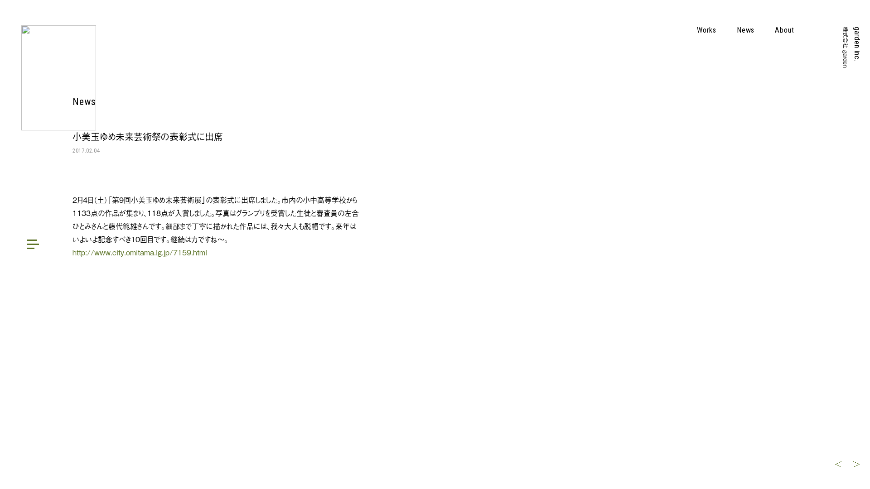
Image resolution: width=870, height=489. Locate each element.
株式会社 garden (845, 47)
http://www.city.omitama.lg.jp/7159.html (139, 252)
